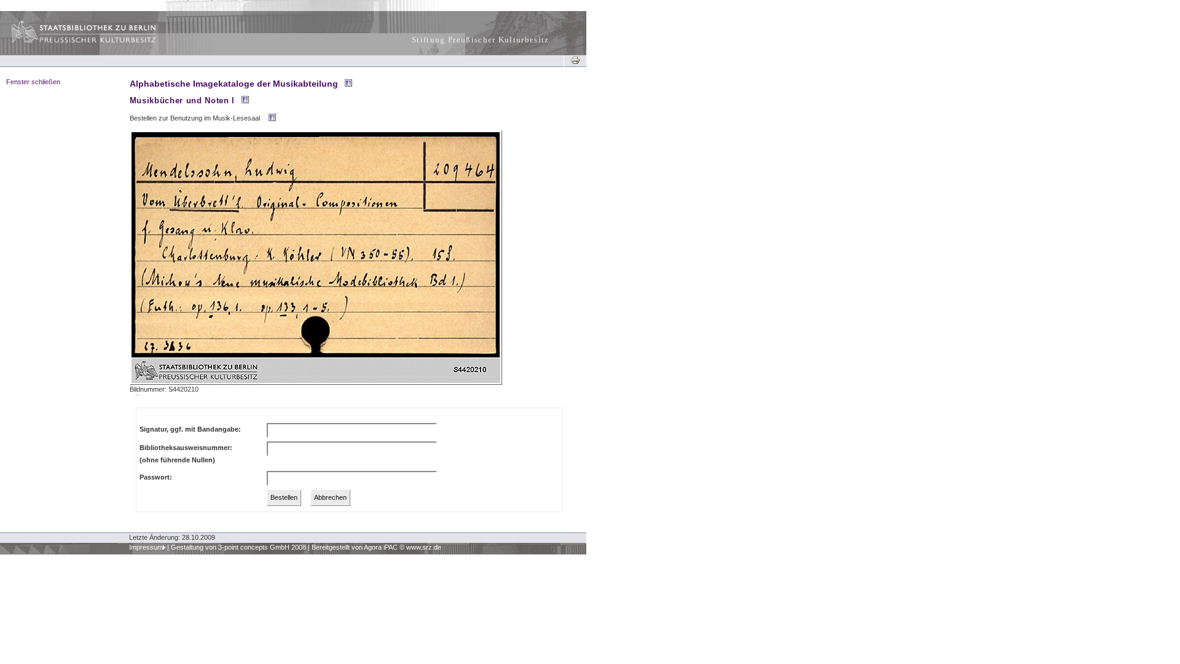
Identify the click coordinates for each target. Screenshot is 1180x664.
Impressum (146, 547)
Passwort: (156, 477)
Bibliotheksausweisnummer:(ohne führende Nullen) (186, 454)
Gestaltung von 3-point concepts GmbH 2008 (238, 547)
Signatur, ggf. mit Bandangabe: (190, 429)
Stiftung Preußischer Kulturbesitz (480, 39)
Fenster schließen (33, 81)
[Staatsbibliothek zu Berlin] (72, 41)
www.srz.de (423, 547)
